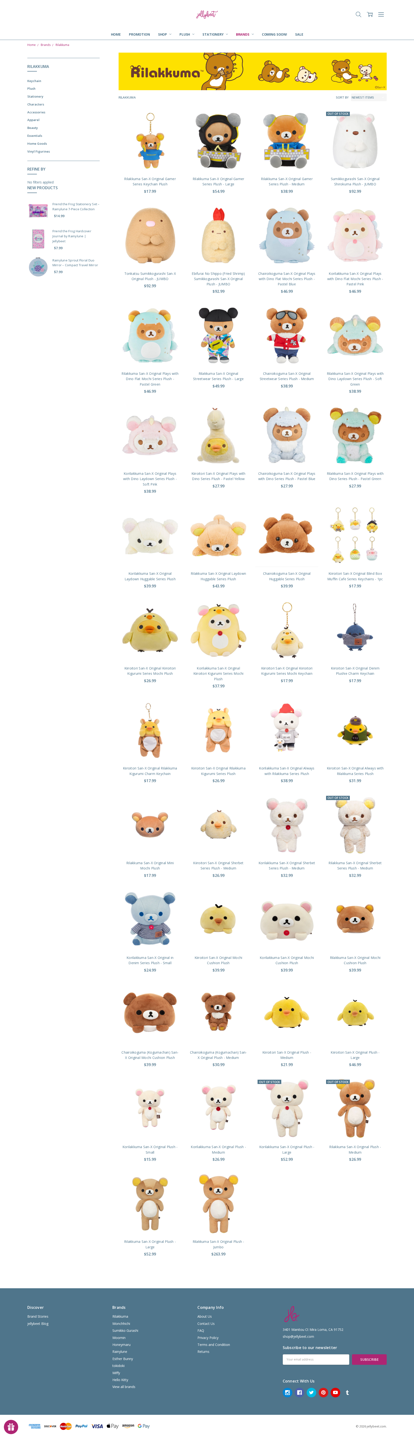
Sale (299, 34)
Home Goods (37, 143)
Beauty (32, 128)
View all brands (123, 1386)
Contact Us (206, 1323)
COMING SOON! (274, 34)
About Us (204, 1316)
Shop (163, 34)
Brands (243, 34)
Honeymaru (121, 1344)
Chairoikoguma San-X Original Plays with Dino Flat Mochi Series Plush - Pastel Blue (287, 279)
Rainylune (119, 1351)
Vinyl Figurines (38, 151)
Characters (35, 104)
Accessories (36, 112)
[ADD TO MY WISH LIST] (173, 125)
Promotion (139, 34)
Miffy (116, 1373)
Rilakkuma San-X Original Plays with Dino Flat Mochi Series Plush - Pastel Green (149, 379)
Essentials (34, 135)
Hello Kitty (120, 1379)
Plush (185, 34)
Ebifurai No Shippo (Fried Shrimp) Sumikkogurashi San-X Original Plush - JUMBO (218, 279)
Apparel (33, 120)
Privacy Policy (207, 1337)
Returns (203, 1351)
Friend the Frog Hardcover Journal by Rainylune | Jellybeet (71, 236)
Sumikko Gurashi (125, 1330)
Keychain (34, 81)
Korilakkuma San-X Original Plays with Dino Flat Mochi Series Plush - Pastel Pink (355, 279)
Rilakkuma (120, 1316)
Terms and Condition (213, 1344)
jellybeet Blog (37, 1323)
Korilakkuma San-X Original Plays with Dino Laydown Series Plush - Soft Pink (150, 479)
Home (116, 34)
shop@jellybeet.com (298, 1336)
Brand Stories (37, 1316)
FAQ (200, 1330)
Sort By (342, 97)
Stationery (213, 34)
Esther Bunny (122, 1358)
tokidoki (118, 1365)
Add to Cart (150, 151)
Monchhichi (121, 1323)
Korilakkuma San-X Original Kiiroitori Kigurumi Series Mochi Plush (218, 673)
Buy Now (150, 162)
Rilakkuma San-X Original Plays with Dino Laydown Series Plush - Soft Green (355, 379)
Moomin (119, 1337)
